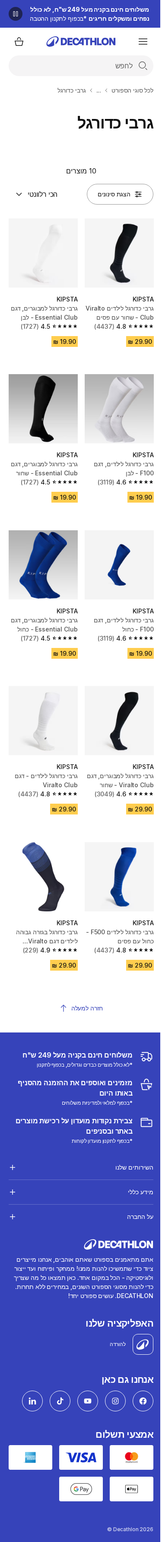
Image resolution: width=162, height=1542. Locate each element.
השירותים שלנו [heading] (128, 1150)
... (99, 90)
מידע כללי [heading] (134, 1175)
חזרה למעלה (87, 1008)
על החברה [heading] (134, 1200)
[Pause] (15, 14)
